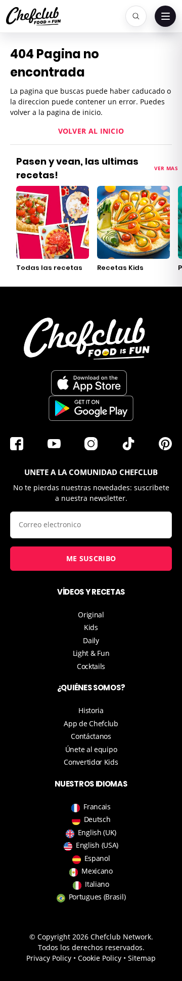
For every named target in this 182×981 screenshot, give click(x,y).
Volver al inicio (91, 131)
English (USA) (97, 845)
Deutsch (97, 819)
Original (91, 614)
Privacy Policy (48, 958)
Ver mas (166, 168)
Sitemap (142, 958)
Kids (91, 627)
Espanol (97, 858)
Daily (91, 640)
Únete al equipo (91, 749)
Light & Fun (91, 653)
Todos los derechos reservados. (91, 947)
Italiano (97, 884)
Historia (91, 710)
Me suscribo (91, 558)
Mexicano (97, 871)
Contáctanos (91, 736)
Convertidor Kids (91, 762)
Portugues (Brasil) (97, 896)
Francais (97, 806)
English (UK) (97, 832)
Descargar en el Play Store (91, 408)
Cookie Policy (99, 958)
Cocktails (91, 666)
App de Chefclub (91, 723)
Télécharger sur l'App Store (89, 383)
